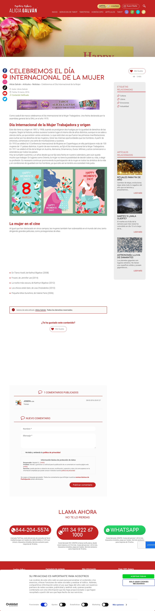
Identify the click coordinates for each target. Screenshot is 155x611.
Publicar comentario (82, 485)
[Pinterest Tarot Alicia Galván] (5, 76)
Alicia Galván (15, 84)
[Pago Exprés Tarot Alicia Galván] (133, 12)
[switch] (62, 604)
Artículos (110, 12)
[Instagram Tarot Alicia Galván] (5, 82)
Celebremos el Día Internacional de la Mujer (61, 84)
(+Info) (42, 462)
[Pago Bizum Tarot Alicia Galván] (139, 12)
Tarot (120, 12)
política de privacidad (51, 452)
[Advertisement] (58, 255)
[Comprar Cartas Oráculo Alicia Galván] (144, 12)
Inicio (54, 12)
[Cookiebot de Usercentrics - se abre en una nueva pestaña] (12, 604)
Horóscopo (97, 12)
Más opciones (118, 605)
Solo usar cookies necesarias (139, 582)
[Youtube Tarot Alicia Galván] (5, 93)
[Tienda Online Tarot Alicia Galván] (127, 12)
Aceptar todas (138, 576)
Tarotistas (84, 12)
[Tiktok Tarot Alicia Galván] (5, 87)
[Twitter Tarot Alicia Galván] (5, 99)
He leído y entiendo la (42, 452)
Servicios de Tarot (68, 12)
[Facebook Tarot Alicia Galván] (5, 70)
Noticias (36, 84)
